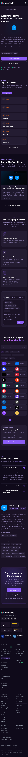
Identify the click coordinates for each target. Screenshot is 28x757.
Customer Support (5, 676)
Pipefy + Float (5, 550)
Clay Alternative (19, 717)
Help (23, 508)
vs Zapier (18, 710)
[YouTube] (8, 618)
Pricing (3, 717)
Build (19, 322)
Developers (4, 685)
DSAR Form (9, 752)
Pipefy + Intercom (5, 544)
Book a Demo (4, 732)
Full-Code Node (19, 653)
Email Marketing (6, 355)
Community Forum (5, 708)
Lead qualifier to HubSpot (10, 305)
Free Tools (3, 703)
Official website (14, 508)
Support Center (5, 735)
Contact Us (4, 728)
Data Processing (18, 750)
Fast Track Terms (4, 754)
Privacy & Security (10, 750)
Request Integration (6, 737)
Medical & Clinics (5, 672)
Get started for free (14, 58)
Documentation (5, 699)
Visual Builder (19, 647)
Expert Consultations (6, 739)
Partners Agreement (17, 752)
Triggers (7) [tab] (8, 93)
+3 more (7, 311)
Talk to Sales (4, 730)
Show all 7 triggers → (14, 147)
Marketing (3, 665)
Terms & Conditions (5, 748)
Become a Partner (20, 696)
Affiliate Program (20, 699)
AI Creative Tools (15, 352)
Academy (3, 705)
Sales (2, 678)
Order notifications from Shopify (12, 308)
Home (2, 9)
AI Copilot (19, 662)
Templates (18, 660)
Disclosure (3, 752)
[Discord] (12, 618)
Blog (2, 701)
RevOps (3, 687)
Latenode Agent (6, 647)
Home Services (5, 667)
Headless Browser (20, 656)
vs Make (18, 712)
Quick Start (4, 696)
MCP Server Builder (6, 651)
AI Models (4, 358)
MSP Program (19, 701)
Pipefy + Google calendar (19, 556)
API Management (5, 656)
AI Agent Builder (5, 649)
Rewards (3, 719)
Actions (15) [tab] (18, 93)
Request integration (14, 442)
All (2, 352)
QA (2, 690)
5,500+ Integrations (20, 658)
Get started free (14, 590)
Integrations (9, 9)
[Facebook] (15, 618)
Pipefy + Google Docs (16, 544)
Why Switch (18, 708)
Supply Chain (4, 683)
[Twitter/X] (2, 618)
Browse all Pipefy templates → (14, 205)
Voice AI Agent (19, 728)
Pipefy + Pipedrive (6, 547)
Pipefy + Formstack (14, 550)
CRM (7, 352)
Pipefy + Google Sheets (7, 556)
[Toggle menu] (25, 2)
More (11, 358)
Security (3, 721)
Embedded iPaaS (5, 658)
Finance (3, 681)
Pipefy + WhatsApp (16, 547)
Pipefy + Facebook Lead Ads (18, 553)
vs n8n (17, 714)
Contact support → (19, 461)
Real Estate (4, 670)
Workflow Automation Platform (9, 53)
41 (17, 420)
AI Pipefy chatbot (8, 302)
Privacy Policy (13, 748)
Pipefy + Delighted (6, 553)
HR (2, 674)
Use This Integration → (14, 100)
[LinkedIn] (5, 618)
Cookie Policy (20, 748)
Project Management (18, 355)
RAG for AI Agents (5, 653)
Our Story (3, 714)
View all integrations (14, 595)
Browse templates (14, 63)
